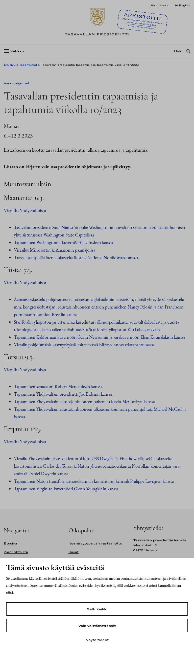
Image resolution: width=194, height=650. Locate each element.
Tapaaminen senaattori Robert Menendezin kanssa (58, 386)
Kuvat (73, 552)
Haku (179, 51)
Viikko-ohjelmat (16, 83)
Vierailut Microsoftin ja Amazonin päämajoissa (54, 250)
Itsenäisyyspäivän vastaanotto (95, 543)
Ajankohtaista (16, 552)
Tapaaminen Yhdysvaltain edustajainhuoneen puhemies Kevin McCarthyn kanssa (84, 401)
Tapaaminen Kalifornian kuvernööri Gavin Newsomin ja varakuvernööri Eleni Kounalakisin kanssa (100, 337)
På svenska (159, 5)
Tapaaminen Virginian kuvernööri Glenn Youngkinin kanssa (66, 489)
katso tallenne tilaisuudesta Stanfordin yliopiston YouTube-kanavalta (102, 329)
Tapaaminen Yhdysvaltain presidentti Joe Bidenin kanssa (63, 394)
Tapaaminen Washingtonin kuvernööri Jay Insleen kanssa (63, 242)
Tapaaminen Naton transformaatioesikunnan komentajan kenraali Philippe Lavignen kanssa (94, 481)
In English (182, 5)
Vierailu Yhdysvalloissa (25, 210)
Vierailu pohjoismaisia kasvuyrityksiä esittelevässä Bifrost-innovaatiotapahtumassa (84, 345)
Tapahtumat (28, 64)
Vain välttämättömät (97, 625)
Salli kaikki (97, 609)
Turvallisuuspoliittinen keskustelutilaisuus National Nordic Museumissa (76, 257)
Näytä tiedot (97, 639)
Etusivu (9, 64)
